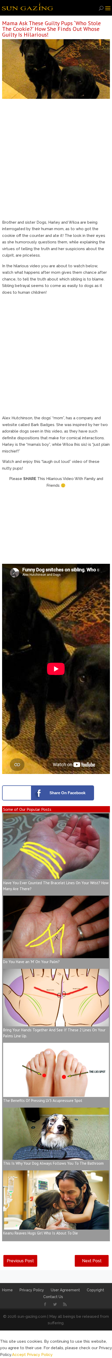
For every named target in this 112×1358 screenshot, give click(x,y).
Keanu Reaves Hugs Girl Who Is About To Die (40, 1233)
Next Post (92, 1260)
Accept (19, 1354)
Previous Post (20, 1260)
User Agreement (65, 1290)
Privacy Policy (32, 1290)
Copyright (95, 1290)
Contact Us (53, 1297)
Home (7, 1290)
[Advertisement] (56, 161)
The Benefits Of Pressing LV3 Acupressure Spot (42, 1100)
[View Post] (56, 875)
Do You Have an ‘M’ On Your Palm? (31, 961)
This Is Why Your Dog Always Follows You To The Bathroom (53, 1163)
